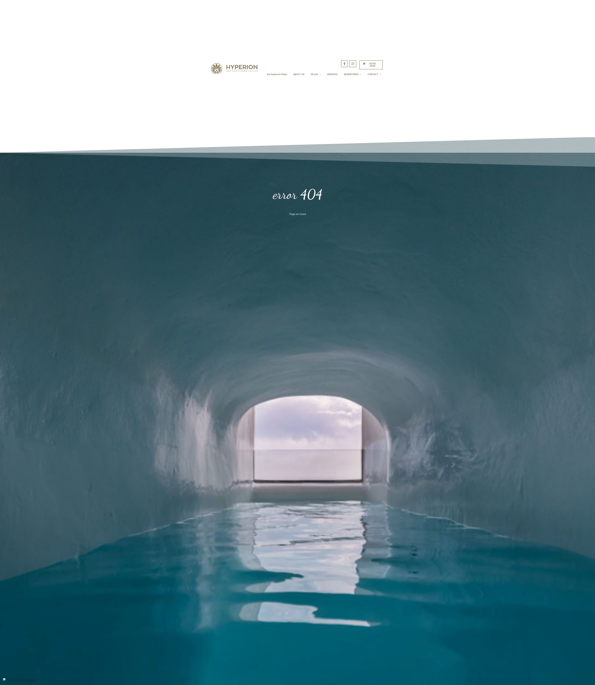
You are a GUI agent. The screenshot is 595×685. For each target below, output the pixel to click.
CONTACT (373, 74)
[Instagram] (352, 63)
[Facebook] (344, 63)
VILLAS (314, 74)
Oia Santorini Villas (277, 74)
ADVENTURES (351, 74)
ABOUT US (298, 74)
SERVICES (332, 74)
